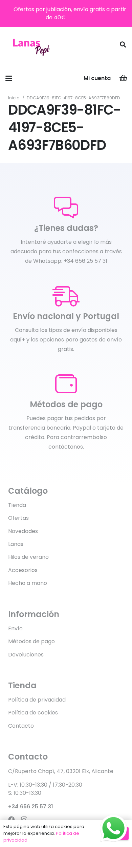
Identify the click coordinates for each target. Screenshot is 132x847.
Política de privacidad (37, 700)
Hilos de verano (28, 557)
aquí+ (17, 339)
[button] (123, 44)
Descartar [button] (80, 17)
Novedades (23, 531)
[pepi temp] (30, 44)
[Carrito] (123, 78)
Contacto (21, 726)
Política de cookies (33, 712)
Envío (15, 628)
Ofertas (18, 518)
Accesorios (23, 570)
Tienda (17, 505)
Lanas (15, 544)
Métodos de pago (31, 641)
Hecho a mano (27, 583)
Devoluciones (26, 654)
